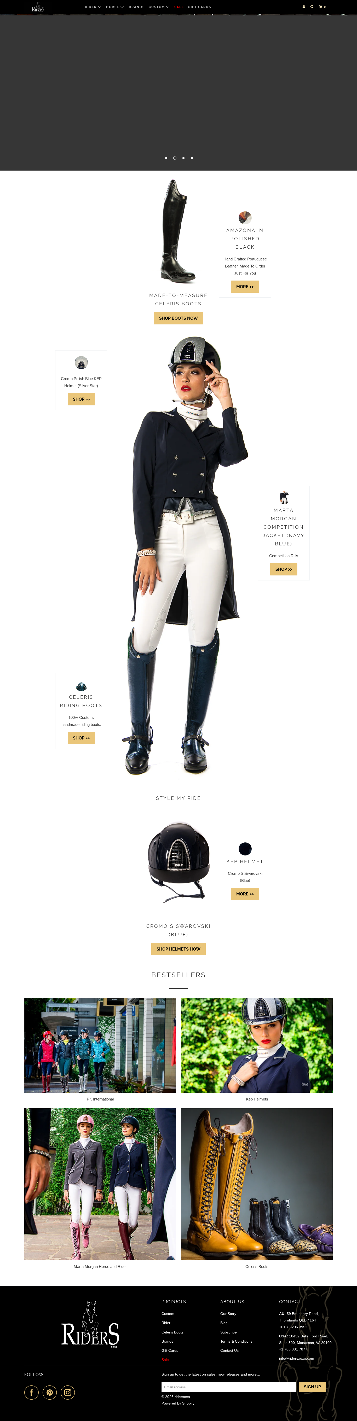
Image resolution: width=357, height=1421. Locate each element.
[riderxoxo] (51, 7)
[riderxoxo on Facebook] (33, 1392)
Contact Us (229, 1350)
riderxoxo (182, 1397)
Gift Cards (199, 7)
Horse (113, 7)
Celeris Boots (172, 1332)
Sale (179, 7)
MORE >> (245, 286)
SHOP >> (81, 399)
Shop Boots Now (178, 318)
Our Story (228, 1314)
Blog (224, 1323)
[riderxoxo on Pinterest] (51, 1392)
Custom (157, 7)
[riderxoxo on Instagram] (69, 1392)
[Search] (312, 7)
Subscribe (228, 1332)
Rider (91, 7)
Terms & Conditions (236, 1341)
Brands (137, 7)
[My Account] (304, 7)
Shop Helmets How (178, 949)
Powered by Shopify (178, 1403)
